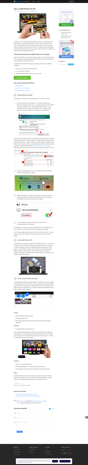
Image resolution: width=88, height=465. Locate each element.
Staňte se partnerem (48, 454)
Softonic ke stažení (17, 451)
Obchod (33, 1)
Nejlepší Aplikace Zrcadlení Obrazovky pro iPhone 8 (28, 396)
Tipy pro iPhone (37, 401)
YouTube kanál (16, 449)
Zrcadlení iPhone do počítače (23, 88)
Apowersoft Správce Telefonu (41, 145)
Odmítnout (55, 461)
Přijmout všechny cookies (65, 461)
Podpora (38, 1)
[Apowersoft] (18, 1)
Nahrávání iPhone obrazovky (22, 90)
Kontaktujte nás (47, 451)
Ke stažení (23, 78)
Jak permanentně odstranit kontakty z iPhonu (26, 394)
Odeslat (19, 431)
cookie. (30, 462)
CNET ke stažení (17, 454)
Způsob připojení (20, 85)
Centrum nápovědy (33, 449)
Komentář (52, 408)
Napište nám (32, 451)
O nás (46, 449)
